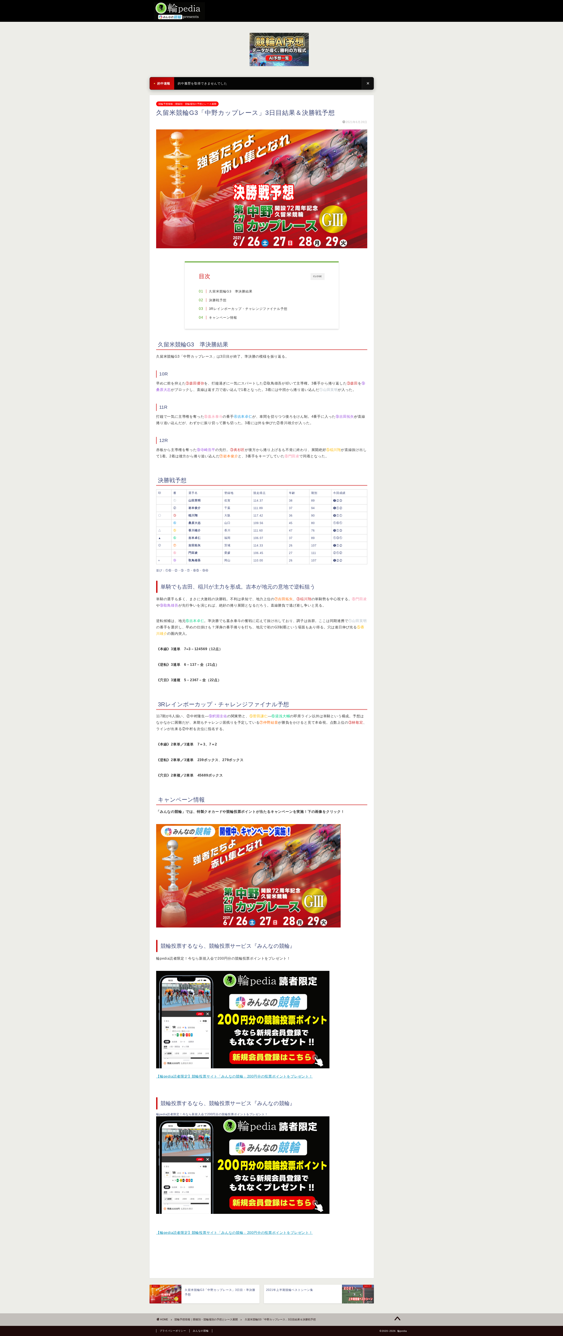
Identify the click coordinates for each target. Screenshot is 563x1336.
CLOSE (317, 276)
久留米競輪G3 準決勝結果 (230, 291)
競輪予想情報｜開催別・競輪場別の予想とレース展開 (187, 104)
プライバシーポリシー (173, 1330)
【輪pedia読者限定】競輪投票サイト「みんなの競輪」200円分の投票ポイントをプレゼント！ (234, 1076)
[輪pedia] (281, 11)
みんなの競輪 (201, 1330)
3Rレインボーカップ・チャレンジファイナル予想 (248, 309)
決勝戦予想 (218, 300)
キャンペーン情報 (223, 317)
